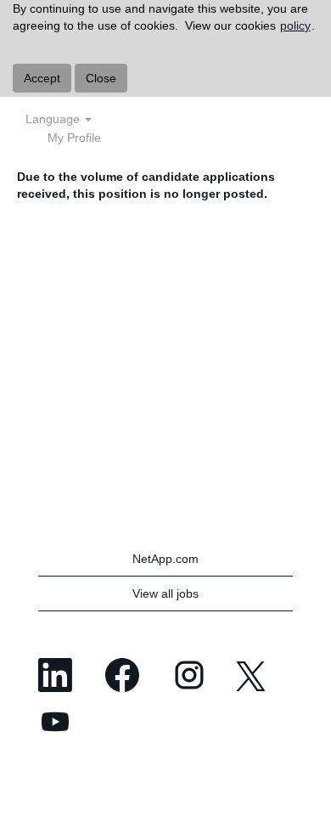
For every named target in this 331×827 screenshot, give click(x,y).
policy (295, 25)
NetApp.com (165, 558)
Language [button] (54, 119)
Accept (42, 78)
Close (101, 78)
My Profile (74, 137)
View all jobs (165, 593)
